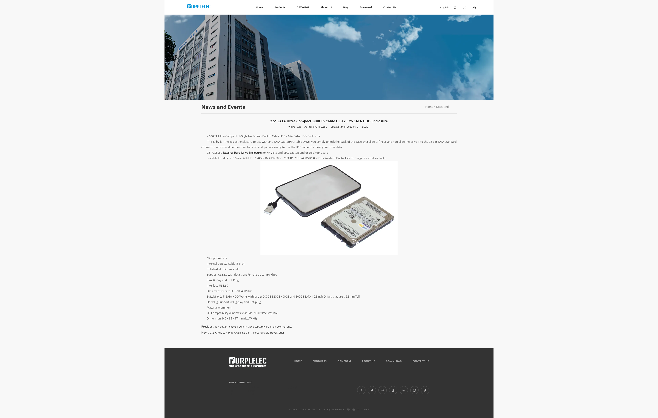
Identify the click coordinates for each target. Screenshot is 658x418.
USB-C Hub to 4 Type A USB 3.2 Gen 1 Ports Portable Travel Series (247, 332)
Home (259, 7)
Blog (345, 7)
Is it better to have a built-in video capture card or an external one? (253, 326)
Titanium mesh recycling (234, 391)
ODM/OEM (344, 361)
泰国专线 (292, 387)
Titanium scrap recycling (253, 391)
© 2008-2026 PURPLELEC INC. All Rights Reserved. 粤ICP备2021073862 (329, 409)
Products (280, 7)
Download (366, 7)
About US (326, 7)
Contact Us (389, 7)
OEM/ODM (303, 7)
